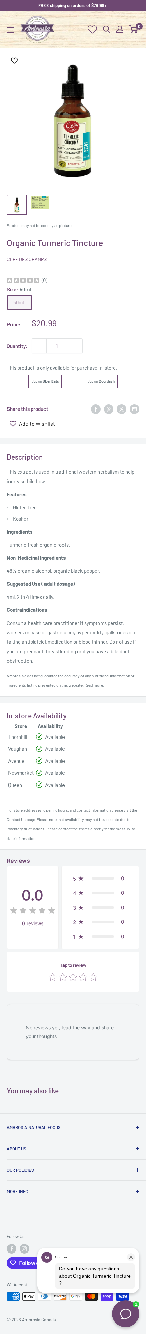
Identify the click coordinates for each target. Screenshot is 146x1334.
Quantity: (17, 346)
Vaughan (17, 749)
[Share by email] (134, 409)
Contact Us (16, 819)
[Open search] (106, 29)
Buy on (45, 381)
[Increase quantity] (75, 346)
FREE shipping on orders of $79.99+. (73, 5)
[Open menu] (10, 30)
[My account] (119, 29)
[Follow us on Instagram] (24, 1249)
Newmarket (21, 773)
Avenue (16, 761)
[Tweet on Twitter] (121, 409)
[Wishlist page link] (92, 29)
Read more (93, 685)
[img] (23, 281)
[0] (133, 29)
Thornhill (17, 737)
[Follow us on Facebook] (11, 1249)
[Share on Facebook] (96, 409)
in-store (107, 368)
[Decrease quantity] (39, 346)
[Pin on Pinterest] (108, 409)
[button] (100, 878)
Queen (15, 785)
